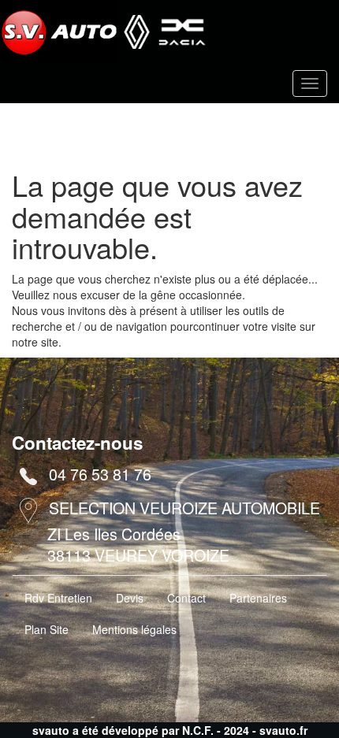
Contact (186, 598)
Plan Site (46, 629)
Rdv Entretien (58, 598)
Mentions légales (134, 629)
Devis (129, 598)
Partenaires (258, 598)
